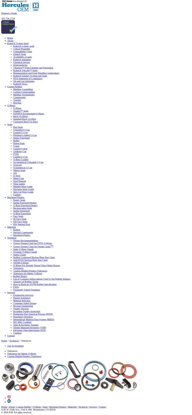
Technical (11, 238)
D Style (16, 175)
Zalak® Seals (19, 54)
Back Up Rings (20, 116)
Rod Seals (18, 127)
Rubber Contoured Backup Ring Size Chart (34, 257)
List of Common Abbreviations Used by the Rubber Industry (42, 279)
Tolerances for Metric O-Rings (27, 273)
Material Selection (21, 300)
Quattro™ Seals (20, 111)
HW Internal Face (21, 224)
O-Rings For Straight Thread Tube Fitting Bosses (36, 265)
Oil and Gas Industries (23, 81)
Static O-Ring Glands (23, 249)
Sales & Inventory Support (25, 325)
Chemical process (21, 62)
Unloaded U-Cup (21, 130)
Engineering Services (23, 295)
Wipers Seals (19, 170)
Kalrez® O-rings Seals (18, 43)
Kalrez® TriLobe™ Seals (25, 70)
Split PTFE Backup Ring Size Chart (30, 260)
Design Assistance (21, 298)
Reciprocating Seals (22, 208)
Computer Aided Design (24, 303)
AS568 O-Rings (21, 263)
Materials (11, 227)
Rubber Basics (20, 276)
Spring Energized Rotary (25, 202)
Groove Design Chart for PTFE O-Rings (32, 243)
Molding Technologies (23, 94)
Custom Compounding (24, 92)
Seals (9, 124)
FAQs (16, 287)
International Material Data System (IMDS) (33, 319)
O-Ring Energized (22, 213)
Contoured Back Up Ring (25, 121)
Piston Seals (19, 143)
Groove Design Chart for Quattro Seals (33, 246)
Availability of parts (22, 57)
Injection (17, 103)
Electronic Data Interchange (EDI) (29, 330)
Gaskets (17, 194)
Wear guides (19, 184)
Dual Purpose (19, 181)
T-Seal (16, 146)
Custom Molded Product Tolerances (30, 271)
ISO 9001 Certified (22, 322)
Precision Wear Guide (23, 189)
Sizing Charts (19, 254)
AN (15, 173)
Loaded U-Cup (20, 132)
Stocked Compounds (23, 232)
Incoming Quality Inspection (26, 311)
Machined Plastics (15, 197)
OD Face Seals (20, 221)
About (10, 40)
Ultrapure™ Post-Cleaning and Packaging (33, 67)
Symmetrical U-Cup (22, 167)
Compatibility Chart (22, 51)
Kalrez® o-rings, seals (23, 46)
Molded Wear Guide (23, 186)
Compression (19, 97)
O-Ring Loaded (20, 159)
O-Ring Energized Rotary (25, 205)
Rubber (16, 230)
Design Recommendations (25, 240)
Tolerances (18, 268)
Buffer (16, 140)
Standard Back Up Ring (24, 119)
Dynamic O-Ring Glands (25, 252)
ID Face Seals (19, 219)
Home (10, 38)
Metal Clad (18, 178)
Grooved (17, 165)
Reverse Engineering (23, 306)
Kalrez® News (20, 84)
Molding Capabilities (23, 89)
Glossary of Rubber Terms (25, 281)
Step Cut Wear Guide (23, 192)
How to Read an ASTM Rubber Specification (35, 284)
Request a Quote (9, 13)
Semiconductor (20, 65)
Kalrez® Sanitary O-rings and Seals (30, 76)
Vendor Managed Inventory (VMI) (29, 327)
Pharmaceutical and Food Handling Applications (36, 73)
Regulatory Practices (23, 317)
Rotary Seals (19, 200)
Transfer (17, 100)
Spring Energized (21, 138)
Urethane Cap (19, 151)
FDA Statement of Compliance (27, 78)
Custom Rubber (14, 86)
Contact (11, 335)
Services (11, 292)
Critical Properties (21, 49)
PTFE (16, 154)
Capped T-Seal (20, 148)
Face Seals (18, 216)
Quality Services (21, 308)
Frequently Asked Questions (26, 290)
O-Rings (11, 105)
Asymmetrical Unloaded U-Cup (28, 162)
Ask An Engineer (15, 346)
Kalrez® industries (22, 59)
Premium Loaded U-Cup (25, 135)
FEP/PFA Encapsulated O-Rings (28, 113)
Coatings (17, 333)
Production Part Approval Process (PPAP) (33, 314)
